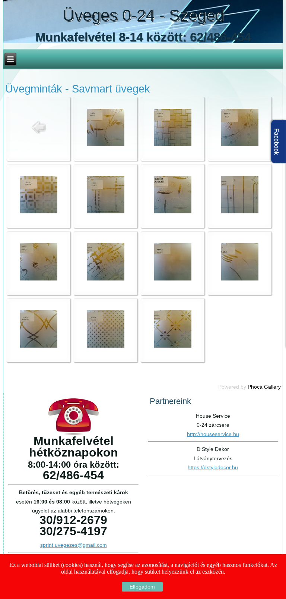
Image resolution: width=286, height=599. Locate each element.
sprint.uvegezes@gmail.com (73, 545)
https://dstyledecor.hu (213, 467)
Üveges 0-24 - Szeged (143, 15)
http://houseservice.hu (213, 434)
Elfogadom (142, 587)
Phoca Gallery (264, 387)
